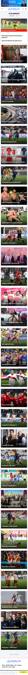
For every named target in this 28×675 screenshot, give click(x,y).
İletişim (13, 667)
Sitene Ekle (5, 667)
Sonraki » (16, 654)
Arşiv (9, 667)
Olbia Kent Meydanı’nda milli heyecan (12, 40)
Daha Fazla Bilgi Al (12, 673)
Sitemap (19, 665)
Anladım (23, 672)
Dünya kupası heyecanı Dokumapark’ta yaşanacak (12, 36)
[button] (25, 9)
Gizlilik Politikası (10, 665)
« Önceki (11, 654)
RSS (16, 665)
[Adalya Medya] (14, 661)
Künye (3, 665)
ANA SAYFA (12, 15)
